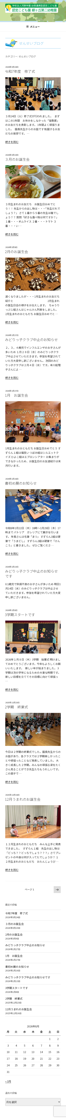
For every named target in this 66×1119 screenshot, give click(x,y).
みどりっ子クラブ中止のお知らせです (31, 574)
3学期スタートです (20, 614)
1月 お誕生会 (16, 395)
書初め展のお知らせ (21, 483)
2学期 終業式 (16, 706)
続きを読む (11, 142)
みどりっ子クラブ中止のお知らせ (31, 339)
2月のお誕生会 (16, 251)
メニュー (35, 26)
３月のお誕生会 (17, 159)
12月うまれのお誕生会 (22, 799)
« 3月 (8, 1081)
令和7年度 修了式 (20, 71)
